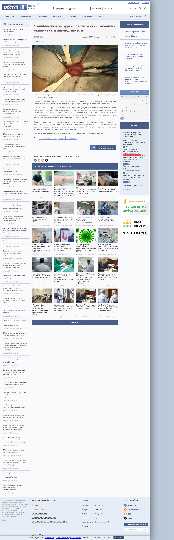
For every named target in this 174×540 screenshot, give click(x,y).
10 (122, 107)
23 (146, 111)
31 (122, 118)
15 (142, 107)
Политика (43, 16)
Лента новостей (15, 24)
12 (130, 107)
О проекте (145, 2)
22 (142, 111)
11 (126, 107)
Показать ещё (75, 322)
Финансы (73, 16)
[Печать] (114, 37)
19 (130, 111)
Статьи (4, 520)
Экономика (58, 16)
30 (146, 115)
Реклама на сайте (133, 2)
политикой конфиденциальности (68, 538)
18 (126, 111)
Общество (9, 16)
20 (134, 111)
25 (126, 115)
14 (138, 107)
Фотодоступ (88, 16)
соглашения (49, 538)
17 (122, 111)
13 (134, 107)
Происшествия (26, 16)
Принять (118, 538)
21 (138, 111)
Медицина (38, 37)
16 (146, 107)
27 (134, 115)
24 (122, 115)
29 (142, 115)
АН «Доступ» (17, 508)
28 (138, 115)
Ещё (100, 16)
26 (130, 115)
